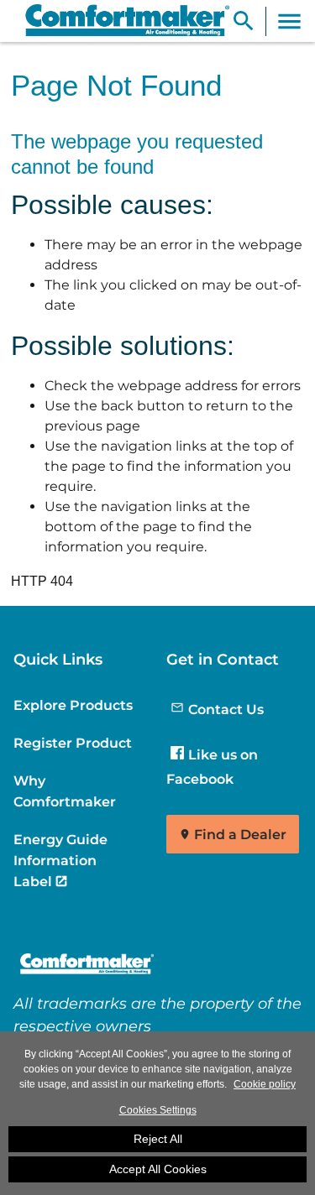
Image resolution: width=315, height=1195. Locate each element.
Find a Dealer (240, 835)
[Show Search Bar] (243, 21)
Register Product (72, 742)
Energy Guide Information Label (60, 860)
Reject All (158, 1138)
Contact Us (226, 709)
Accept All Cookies (158, 1169)
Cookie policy (265, 1084)
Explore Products (73, 705)
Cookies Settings (158, 1110)
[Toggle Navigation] (289, 21)
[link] (120, 21)
